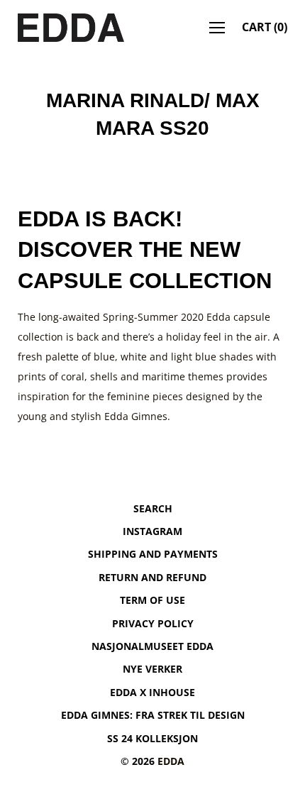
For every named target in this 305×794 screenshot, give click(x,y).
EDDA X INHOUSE (152, 692)
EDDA (170, 761)
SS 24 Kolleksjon (152, 738)
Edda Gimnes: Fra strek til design (153, 715)
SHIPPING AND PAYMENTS (153, 554)
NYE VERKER (152, 669)
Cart (264, 27)
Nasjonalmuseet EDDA (153, 646)
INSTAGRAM (152, 531)
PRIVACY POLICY (153, 623)
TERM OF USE (152, 600)
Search (152, 508)
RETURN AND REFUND (152, 577)
